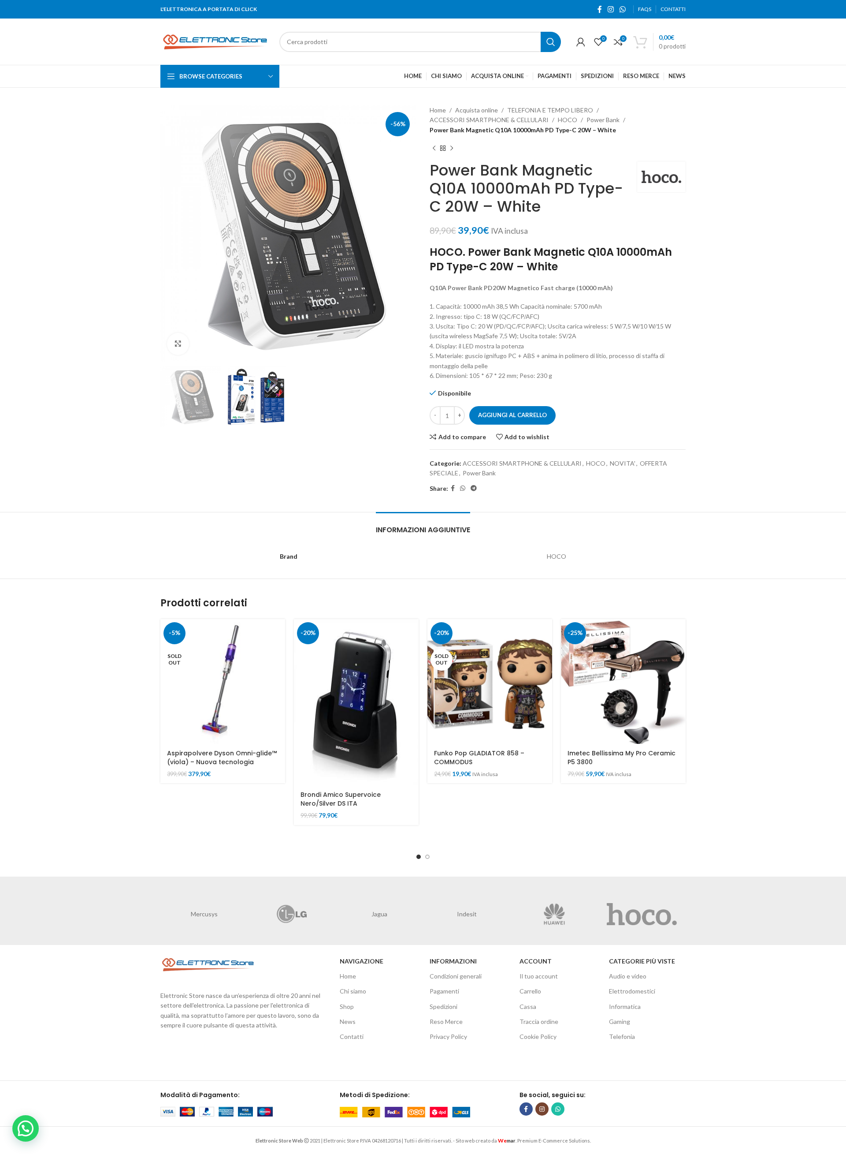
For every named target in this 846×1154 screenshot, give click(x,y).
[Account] (581, 42)
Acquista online (476, 110)
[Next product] (451, 148)
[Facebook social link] (599, 9)
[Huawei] (554, 914)
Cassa (527, 1006)
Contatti (352, 1036)
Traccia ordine (538, 1021)
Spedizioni (443, 1006)
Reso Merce (446, 1021)
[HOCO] (642, 914)
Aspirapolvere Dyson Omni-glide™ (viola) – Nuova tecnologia (222, 757)
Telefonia (622, 1036)
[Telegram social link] (473, 488)
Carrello (530, 991)
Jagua (379, 914)
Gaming (619, 1021)
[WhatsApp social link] (623, 9)
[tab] (423, 525)
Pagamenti (444, 991)
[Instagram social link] (610, 9)
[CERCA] (551, 42)
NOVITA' (622, 463)
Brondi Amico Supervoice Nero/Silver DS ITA (341, 799)
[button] (25, 1128)
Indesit (467, 914)
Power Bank (603, 119)
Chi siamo (353, 991)
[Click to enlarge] (178, 344)
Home (438, 110)
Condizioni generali (456, 976)
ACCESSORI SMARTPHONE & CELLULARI (489, 119)
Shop (347, 1006)
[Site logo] (215, 41)
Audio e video (627, 976)
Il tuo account (538, 976)
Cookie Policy (538, 1036)
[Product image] (623, 681)
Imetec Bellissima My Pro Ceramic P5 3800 (621, 757)
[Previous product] (434, 148)
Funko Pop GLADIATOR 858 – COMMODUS (479, 757)
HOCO (567, 119)
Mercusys (204, 914)
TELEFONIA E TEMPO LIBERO (550, 110)
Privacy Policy (448, 1036)
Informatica (625, 1006)
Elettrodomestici (632, 991)
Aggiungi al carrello (512, 414)
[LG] (292, 914)
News (348, 1021)
